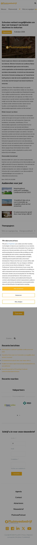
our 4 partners (11, 243)
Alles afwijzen (18, 301)
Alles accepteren (18, 288)
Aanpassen (18, 295)
